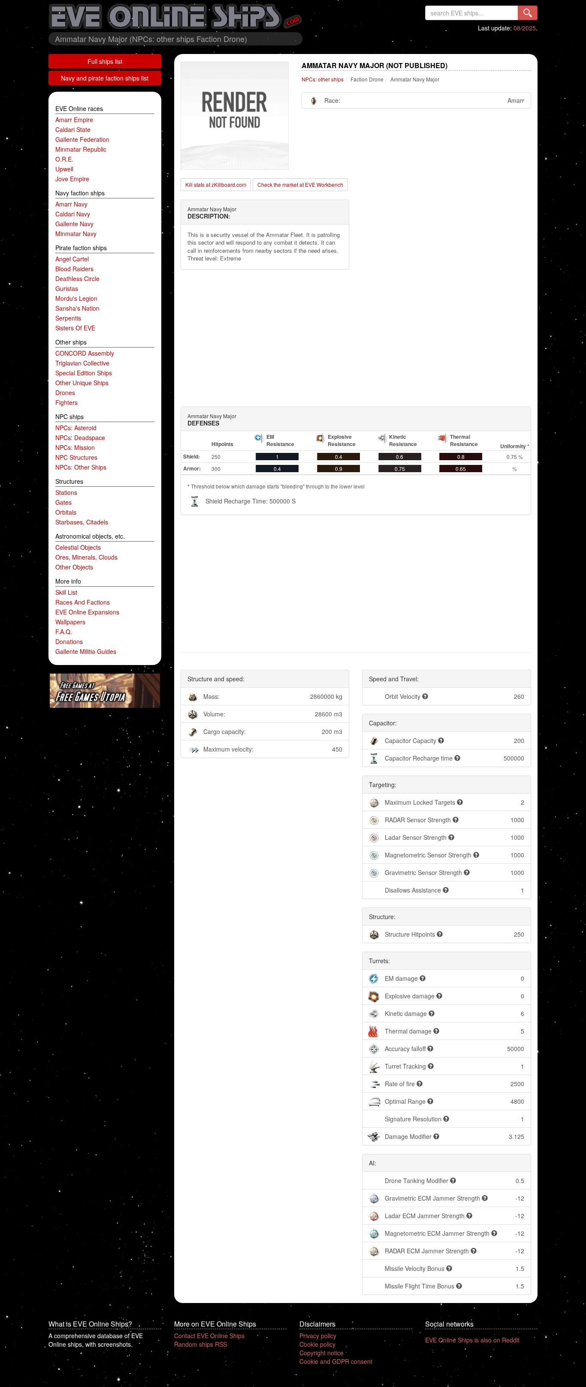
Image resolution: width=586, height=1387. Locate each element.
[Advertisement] (356, 338)
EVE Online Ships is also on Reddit (472, 1340)
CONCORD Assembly (84, 353)
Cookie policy (317, 1344)
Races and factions (82, 602)
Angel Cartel (72, 259)
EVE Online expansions (87, 612)
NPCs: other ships (80, 467)
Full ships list (105, 61)
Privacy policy (317, 1335)
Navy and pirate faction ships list (104, 78)
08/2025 (525, 28)
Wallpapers (70, 621)
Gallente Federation (82, 139)
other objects (74, 567)
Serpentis (68, 318)
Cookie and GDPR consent (335, 1361)
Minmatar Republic (80, 149)
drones (65, 392)
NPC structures (76, 457)
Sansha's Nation (77, 308)
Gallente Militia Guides (85, 651)
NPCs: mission (75, 447)
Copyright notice (321, 1352)
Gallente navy (74, 223)
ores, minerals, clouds (86, 557)
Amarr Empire (74, 119)
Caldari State (73, 129)
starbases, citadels (81, 522)
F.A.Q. (63, 631)
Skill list (66, 592)
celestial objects (78, 547)
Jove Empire (72, 178)
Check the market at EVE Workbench (300, 184)
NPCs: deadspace (80, 437)
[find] (528, 13)
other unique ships (82, 382)
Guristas (66, 288)
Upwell (64, 169)
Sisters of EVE (75, 328)
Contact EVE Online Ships (209, 1335)
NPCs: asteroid (76, 427)
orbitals (65, 512)
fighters (66, 402)
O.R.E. (64, 159)
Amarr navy (71, 204)
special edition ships (83, 372)
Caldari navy (72, 214)
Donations (69, 641)
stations (66, 492)
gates (63, 502)
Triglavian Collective (82, 363)
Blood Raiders (74, 268)
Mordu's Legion (76, 298)
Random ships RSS (200, 1344)
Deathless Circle (77, 278)
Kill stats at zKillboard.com (215, 184)
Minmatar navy (76, 233)
